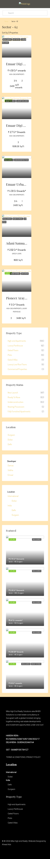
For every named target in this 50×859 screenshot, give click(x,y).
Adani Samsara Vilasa (21, 243)
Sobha (10, 470)
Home (6, 21)
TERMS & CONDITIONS (15, 757)
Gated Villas (13, 359)
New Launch (13, 392)
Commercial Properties (17, 369)
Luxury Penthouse (15, 345)
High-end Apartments (17, 341)
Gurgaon (11, 435)
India (10, 505)
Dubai (10, 439)
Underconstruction (15, 402)
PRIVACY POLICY (33, 757)
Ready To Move (14, 397)
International (13, 496)
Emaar (10, 475)
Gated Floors (13, 350)
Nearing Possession (16, 406)
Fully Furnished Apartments (19, 411)
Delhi (10, 444)
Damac (11, 465)
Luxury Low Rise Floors (17, 364)
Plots (10, 355)
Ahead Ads (6, 844)
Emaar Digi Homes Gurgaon (26, 125)
